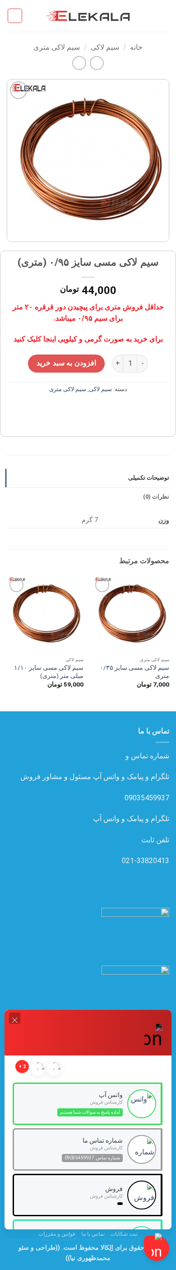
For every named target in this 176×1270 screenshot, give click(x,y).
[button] (163, 16)
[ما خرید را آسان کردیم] (88, 15)
